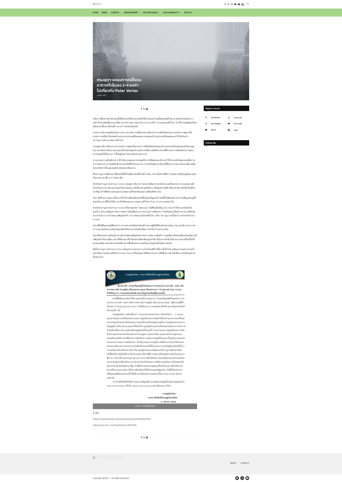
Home (95, 12)
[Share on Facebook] (141, 109)
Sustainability (171, 12)
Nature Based (150, 12)
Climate (115, 12)
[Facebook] (225, 4)
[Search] (247, 4)
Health (188, 12)
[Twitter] (228, 4)
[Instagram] (232, 4)
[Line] (242, 4)
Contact (245, 463)
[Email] (239, 4)
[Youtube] (235, 4)
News (104, 12)
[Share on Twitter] (144, 109)
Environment (131, 12)
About (233, 463)
